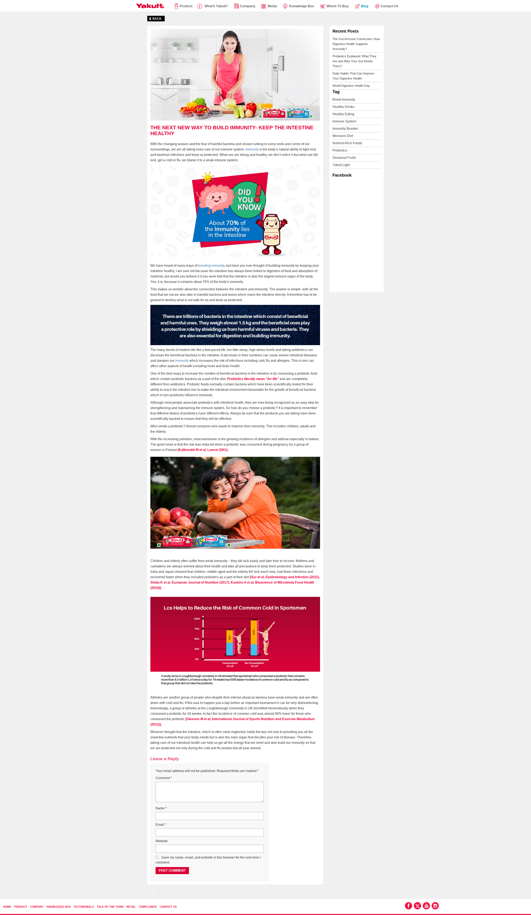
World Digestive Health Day (351, 85)
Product (186, 6)
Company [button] (247, 6)
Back (157, 18)
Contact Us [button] (389, 6)
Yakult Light (341, 165)
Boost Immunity (343, 99)
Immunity (252, 149)
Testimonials (84, 906)
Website (162, 841)
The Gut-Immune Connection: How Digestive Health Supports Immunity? (356, 44)
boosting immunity (211, 265)
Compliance (148, 906)
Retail (131, 906)
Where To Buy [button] (337, 6)
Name (161, 808)
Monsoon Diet (342, 136)
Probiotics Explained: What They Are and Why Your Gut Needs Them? (354, 61)
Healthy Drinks (343, 107)
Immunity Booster (345, 128)
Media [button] (272, 6)
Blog (364, 6)
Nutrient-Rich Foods (347, 143)
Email (161, 824)
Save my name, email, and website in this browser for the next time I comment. (208, 860)
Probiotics (339, 150)
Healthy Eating (343, 114)
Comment (164, 778)
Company (37, 906)
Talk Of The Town (110, 906)
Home (7, 906)
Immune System (344, 121)
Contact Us (168, 906)
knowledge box (301, 6)
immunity (182, 360)
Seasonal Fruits (344, 157)
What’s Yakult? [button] (216, 6)
